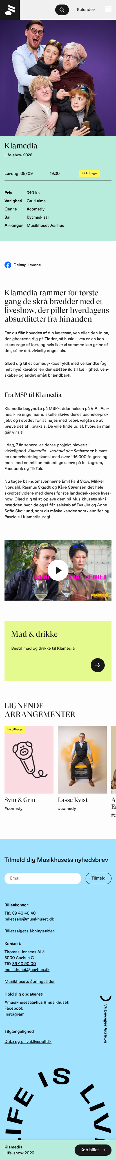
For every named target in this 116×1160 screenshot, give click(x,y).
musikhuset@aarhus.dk (27, 970)
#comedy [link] (14, 809)
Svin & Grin (20, 800)
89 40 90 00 (24, 964)
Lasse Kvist (73, 800)
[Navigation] (108, 10)
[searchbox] (64, 10)
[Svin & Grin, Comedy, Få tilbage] (29, 760)
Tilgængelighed (19, 1031)
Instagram (14, 1014)
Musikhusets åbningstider (30, 981)
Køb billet (90, 1150)
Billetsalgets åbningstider (30, 931)
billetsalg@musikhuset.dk (29, 919)
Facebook (14, 1008)
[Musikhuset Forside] (10, 10)
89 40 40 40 (24, 913)
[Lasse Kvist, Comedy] (82, 760)
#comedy (36, 209)
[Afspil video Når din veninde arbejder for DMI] (58, 570)
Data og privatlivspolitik (28, 1042)
